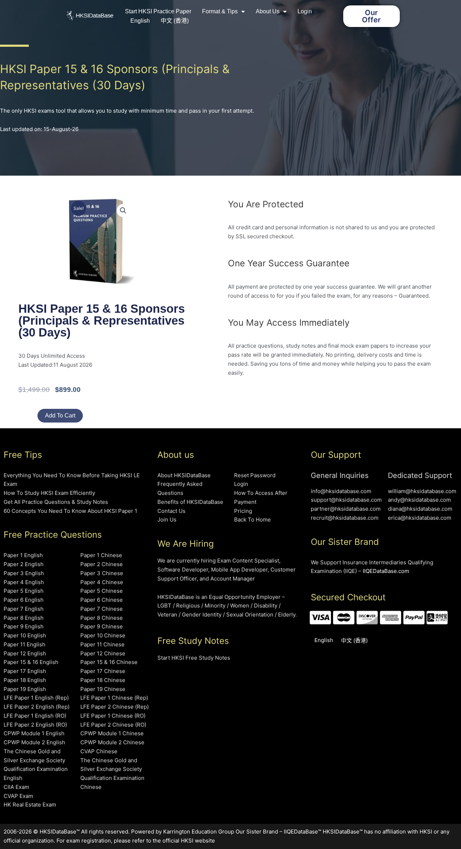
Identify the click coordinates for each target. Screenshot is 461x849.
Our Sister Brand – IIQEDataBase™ (278, 831)
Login (304, 11)
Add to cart (60, 415)
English (140, 21)
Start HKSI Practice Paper (158, 11)
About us (267, 11)
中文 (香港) (175, 21)
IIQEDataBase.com (386, 571)
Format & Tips (220, 11)
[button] (123, 210)
